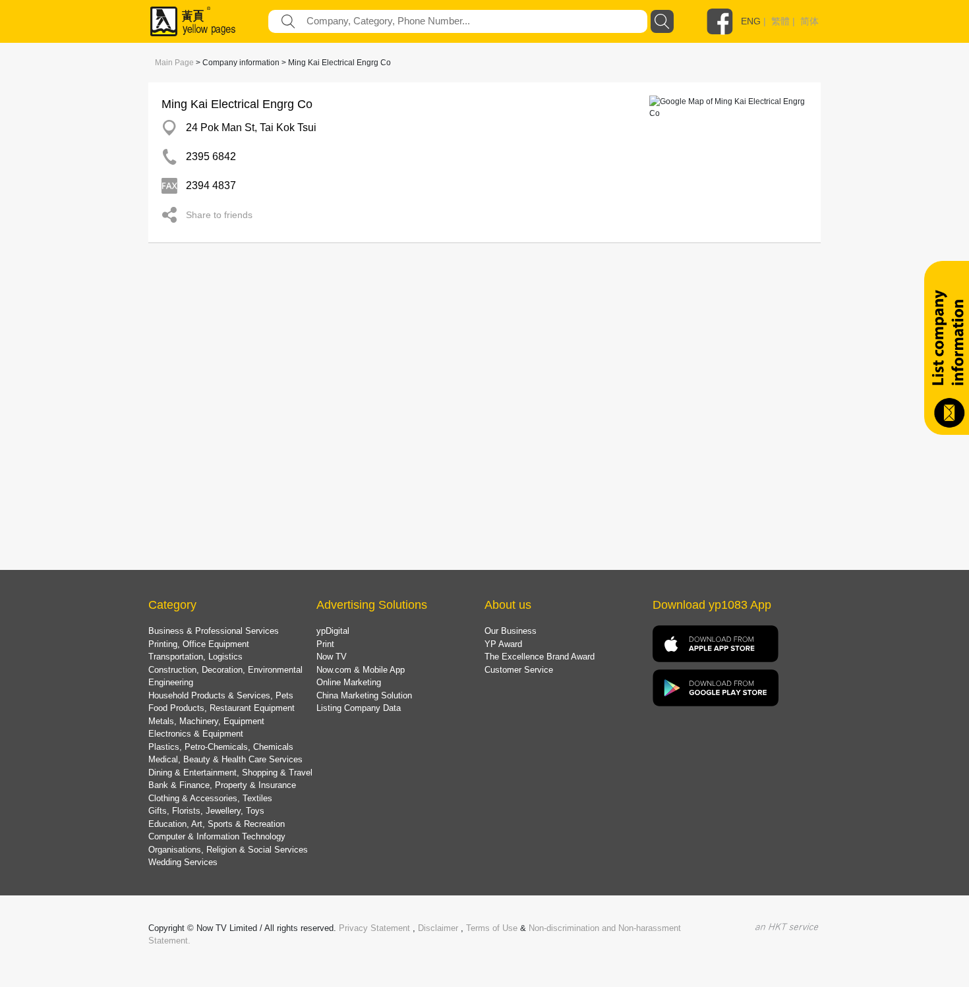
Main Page (174, 62)
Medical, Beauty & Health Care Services (225, 759)
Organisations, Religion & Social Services (228, 850)
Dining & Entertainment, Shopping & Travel (230, 772)
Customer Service (518, 670)
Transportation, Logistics (195, 657)
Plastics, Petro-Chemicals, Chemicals (220, 747)
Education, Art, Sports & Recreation (216, 824)
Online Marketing (348, 682)
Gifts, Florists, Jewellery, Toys (206, 811)
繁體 (780, 21)
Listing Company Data (358, 708)
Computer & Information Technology (216, 836)
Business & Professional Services (213, 631)
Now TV (331, 657)
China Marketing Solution (364, 695)
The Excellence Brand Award (539, 657)
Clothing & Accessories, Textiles (210, 798)
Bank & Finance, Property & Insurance (222, 785)
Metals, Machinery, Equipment (206, 721)
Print (325, 644)
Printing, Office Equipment (198, 644)
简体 (809, 21)
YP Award (503, 644)
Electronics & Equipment (195, 734)
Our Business (510, 631)
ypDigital (332, 631)
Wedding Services (183, 862)
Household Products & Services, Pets (220, 695)
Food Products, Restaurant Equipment (221, 708)
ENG (751, 21)
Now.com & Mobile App (360, 670)
